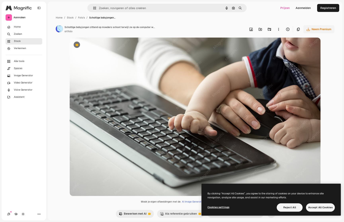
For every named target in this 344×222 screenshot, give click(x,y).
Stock (70, 17)
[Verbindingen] (9, 214)
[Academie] (16, 214)
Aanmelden (303, 8)
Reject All (289, 207)
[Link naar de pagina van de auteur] (59, 29)
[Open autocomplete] (93, 8)
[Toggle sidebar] (39, 8)
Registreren (328, 8)
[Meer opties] (278, 29)
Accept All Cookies (320, 207)
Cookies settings (218, 207)
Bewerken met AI (133, 215)
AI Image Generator (193, 201)
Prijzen (285, 8)
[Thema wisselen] (23, 214)
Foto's (81, 17)
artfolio (68, 31)
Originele (96, 45)
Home (59, 17)
